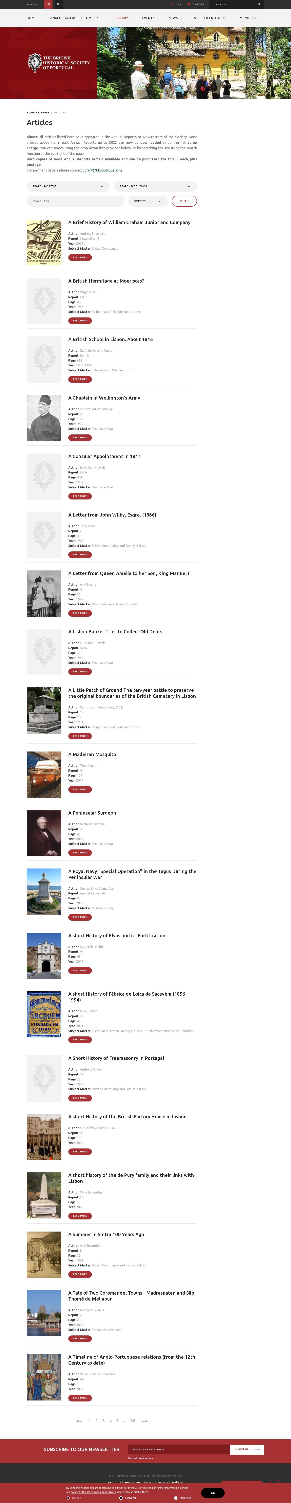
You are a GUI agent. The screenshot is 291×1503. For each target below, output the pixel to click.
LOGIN (178, 4)
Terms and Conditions (170, 1482)
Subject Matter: (79, 248)
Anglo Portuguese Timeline (75, 18)
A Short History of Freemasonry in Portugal (116, 1058)
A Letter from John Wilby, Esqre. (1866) (112, 515)
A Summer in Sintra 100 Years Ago (106, 1234)
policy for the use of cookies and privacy (93, 1492)
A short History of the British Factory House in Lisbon (127, 1116)
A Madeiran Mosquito (92, 754)
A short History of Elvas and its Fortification (116, 935)
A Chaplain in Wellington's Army (104, 398)
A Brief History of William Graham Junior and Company (129, 222)
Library (121, 18)
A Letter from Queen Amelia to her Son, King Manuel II (129, 573)
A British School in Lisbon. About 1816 (110, 339)
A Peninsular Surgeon (92, 813)
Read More (80, 257)
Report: (73, 238)
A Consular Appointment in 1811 (104, 456)
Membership (250, 18)
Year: (72, 243)
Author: (73, 233)
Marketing (185, 1498)
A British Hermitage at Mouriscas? (106, 281)
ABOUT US (114, 1482)
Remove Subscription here (140, 1458)
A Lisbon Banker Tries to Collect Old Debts (115, 631)
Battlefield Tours (209, 18)
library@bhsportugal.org (102, 170)
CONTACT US (197, 4)
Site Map (149, 1482)
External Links (132, 1482)
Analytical (130, 1498)
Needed (76, 1498)
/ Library (42, 112)
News (173, 18)
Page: (72, 302)
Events (148, 18)
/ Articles (58, 112)
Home (31, 18)
